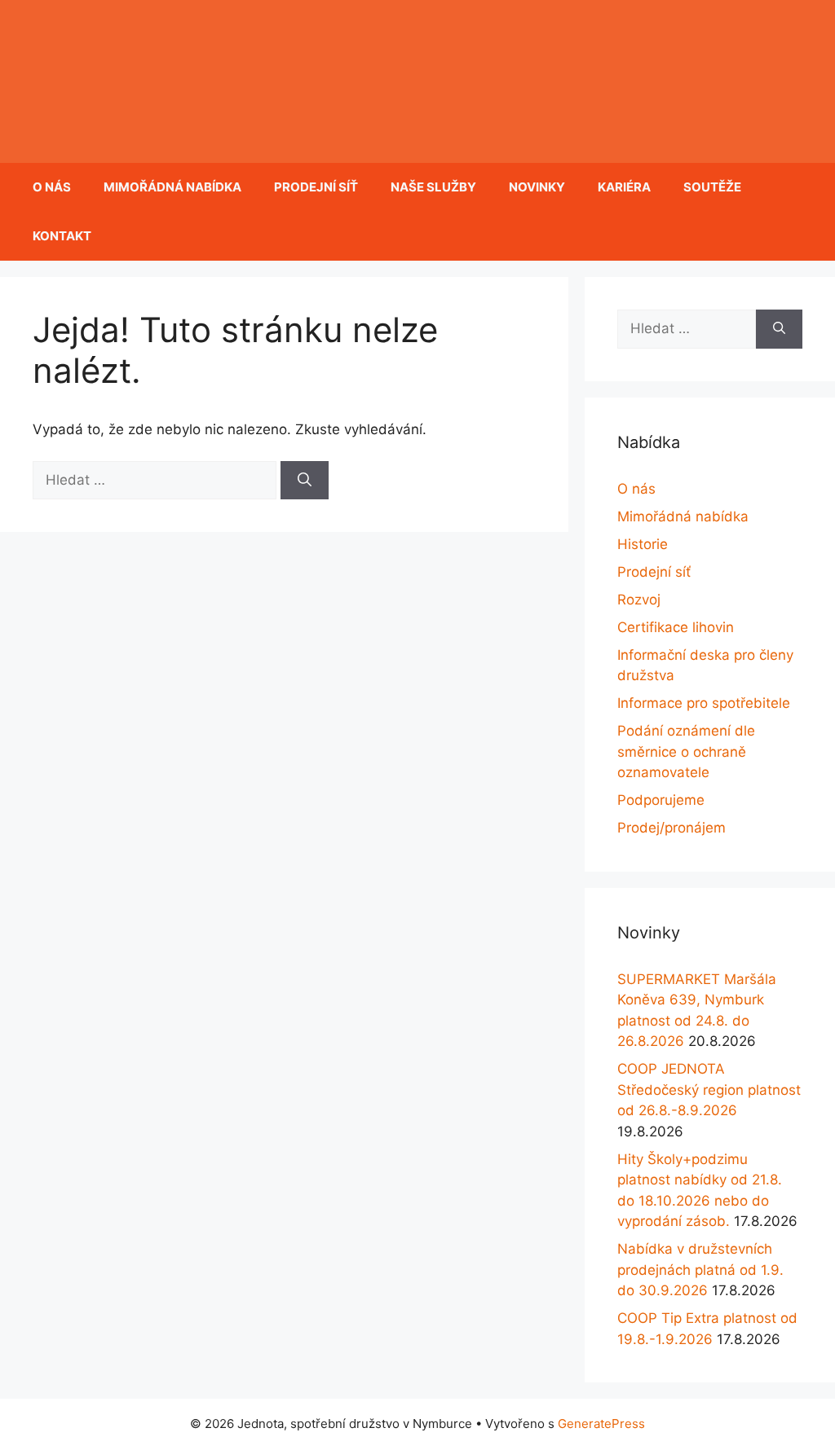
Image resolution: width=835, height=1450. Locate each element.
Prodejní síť (316, 187)
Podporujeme (661, 800)
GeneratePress (601, 1423)
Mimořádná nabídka (172, 187)
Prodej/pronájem (671, 827)
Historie (642, 544)
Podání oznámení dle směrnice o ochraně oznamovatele (686, 751)
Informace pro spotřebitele (703, 703)
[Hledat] (305, 480)
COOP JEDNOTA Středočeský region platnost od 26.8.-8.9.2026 (709, 1089)
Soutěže (712, 187)
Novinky (537, 187)
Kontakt (62, 236)
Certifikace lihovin (675, 627)
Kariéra (624, 187)
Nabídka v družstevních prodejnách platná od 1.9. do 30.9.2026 (700, 1269)
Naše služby (433, 187)
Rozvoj (638, 599)
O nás (52, 187)
